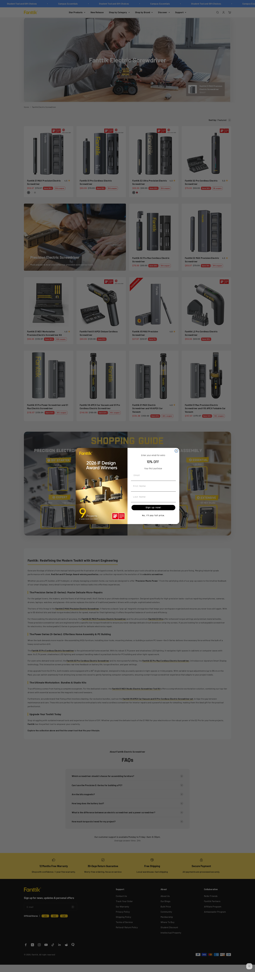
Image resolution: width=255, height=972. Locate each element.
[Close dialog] (176, 450)
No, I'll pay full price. (153, 515)
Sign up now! (153, 507)
